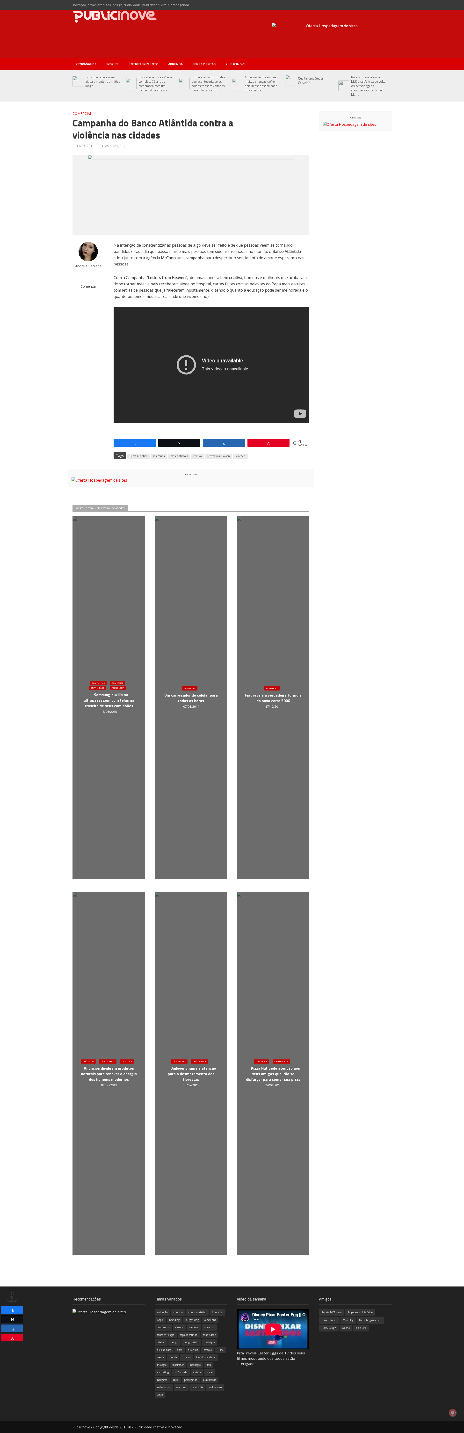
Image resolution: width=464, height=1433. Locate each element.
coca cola (193, 1327)
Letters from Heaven (218, 456)
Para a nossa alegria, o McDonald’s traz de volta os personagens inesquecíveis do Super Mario (368, 86)
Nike (175, 1380)
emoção (208, 1350)
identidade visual (206, 1357)
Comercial (82, 113)
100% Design (328, 1328)
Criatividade (97, 687)
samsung (181, 1387)
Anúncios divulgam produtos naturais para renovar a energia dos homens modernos (109, 1074)
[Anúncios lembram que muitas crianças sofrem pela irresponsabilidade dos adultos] (237, 83)
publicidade (209, 1380)
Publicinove (235, 63)
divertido (193, 1350)
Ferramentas (204, 63)
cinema (179, 1327)
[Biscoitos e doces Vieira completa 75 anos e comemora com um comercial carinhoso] (131, 83)
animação (162, 1312)
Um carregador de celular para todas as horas (191, 698)
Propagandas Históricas (360, 1312)
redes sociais (163, 1387)
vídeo (160, 1394)
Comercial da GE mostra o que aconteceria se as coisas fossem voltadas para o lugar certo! (210, 83)
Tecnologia (118, 687)
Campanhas (98, 683)
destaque (210, 1342)
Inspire (112, 63)
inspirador (178, 1365)
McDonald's (180, 1372)
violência (240, 456)
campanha (159, 456)
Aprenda (175, 63)
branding (174, 1320)
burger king (192, 1320)
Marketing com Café (370, 1320)
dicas (179, 1350)
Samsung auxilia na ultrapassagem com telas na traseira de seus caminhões (109, 700)
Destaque (127, 1061)
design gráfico (191, 1342)
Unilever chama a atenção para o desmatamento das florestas (192, 1074)
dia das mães (164, 1350)
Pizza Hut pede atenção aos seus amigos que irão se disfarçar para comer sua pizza (273, 1074)
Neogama (162, 1380)
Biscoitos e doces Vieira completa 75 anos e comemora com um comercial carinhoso (155, 83)
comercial (209, 1327)
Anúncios (88, 1061)
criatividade (209, 1335)
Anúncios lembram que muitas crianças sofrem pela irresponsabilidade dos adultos (261, 83)
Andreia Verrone (88, 266)
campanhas (163, 1327)
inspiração (195, 1365)
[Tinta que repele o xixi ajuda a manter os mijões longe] (77, 81)
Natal (210, 1372)
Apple (160, 1320)
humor (186, 1357)
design (174, 1342)
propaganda (190, 1380)
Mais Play (348, 1320)
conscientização (179, 456)
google (160, 1357)
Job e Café (360, 1328)
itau (208, 1365)
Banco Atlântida (138, 456)
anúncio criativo (197, 1312)
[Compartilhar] (12, 1310)
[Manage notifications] (453, 1413)
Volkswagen (215, 1387)
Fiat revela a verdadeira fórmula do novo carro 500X (273, 698)
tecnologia (197, 1387)
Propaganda (86, 63)
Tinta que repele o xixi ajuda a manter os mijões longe (102, 81)
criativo (198, 456)
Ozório (346, 1328)
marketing (163, 1372)
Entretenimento (143, 63)
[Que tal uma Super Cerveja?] (290, 80)
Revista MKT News (331, 1312)
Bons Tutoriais (329, 1320)
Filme (221, 1350)
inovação (162, 1365)
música (197, 1372)
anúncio (177, 1312)
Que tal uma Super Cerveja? (310, 80)
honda (173, 1357)
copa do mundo (188, 1335)
